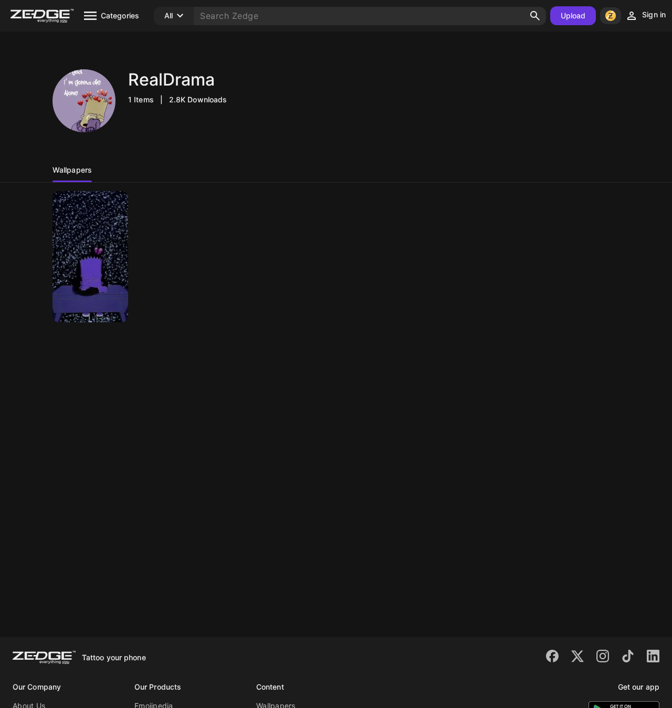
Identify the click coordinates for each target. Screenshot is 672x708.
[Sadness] (90, 256)
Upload (573, 15)
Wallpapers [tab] (72, 169)
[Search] (535, 15)
